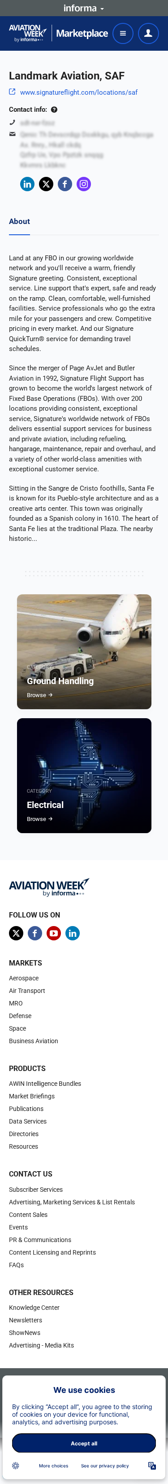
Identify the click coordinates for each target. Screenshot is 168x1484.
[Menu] (123, 33)
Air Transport (27, 990)
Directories (24, 1133)
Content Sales (28, 1214)
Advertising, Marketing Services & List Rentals (72, 1202)
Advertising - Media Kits (41, 1345)
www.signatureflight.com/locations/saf (79, 92)
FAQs (16, 1265)
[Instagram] (84, 184)
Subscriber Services (36, 1189)
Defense (20, 1015)
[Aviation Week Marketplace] (58, 33)
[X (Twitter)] (46, 184)
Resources (23, 1146)
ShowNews (24, 1332)
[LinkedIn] (27, 184)
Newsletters (25, 1320)
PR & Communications (40, 1239)
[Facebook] (65, 184)
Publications (26, 1108)
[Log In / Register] (148, 33)
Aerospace (24, 978)
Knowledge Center (34, 1307)
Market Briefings (32, 1096)
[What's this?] (54, 109)
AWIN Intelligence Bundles (45, 1083)
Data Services (28, 1121)
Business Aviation (33, 1041)
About (19, 221)
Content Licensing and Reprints (52, 1252)
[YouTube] (54, 933)
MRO (16, 1003)
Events (18, 1227)
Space (17, 1028)
